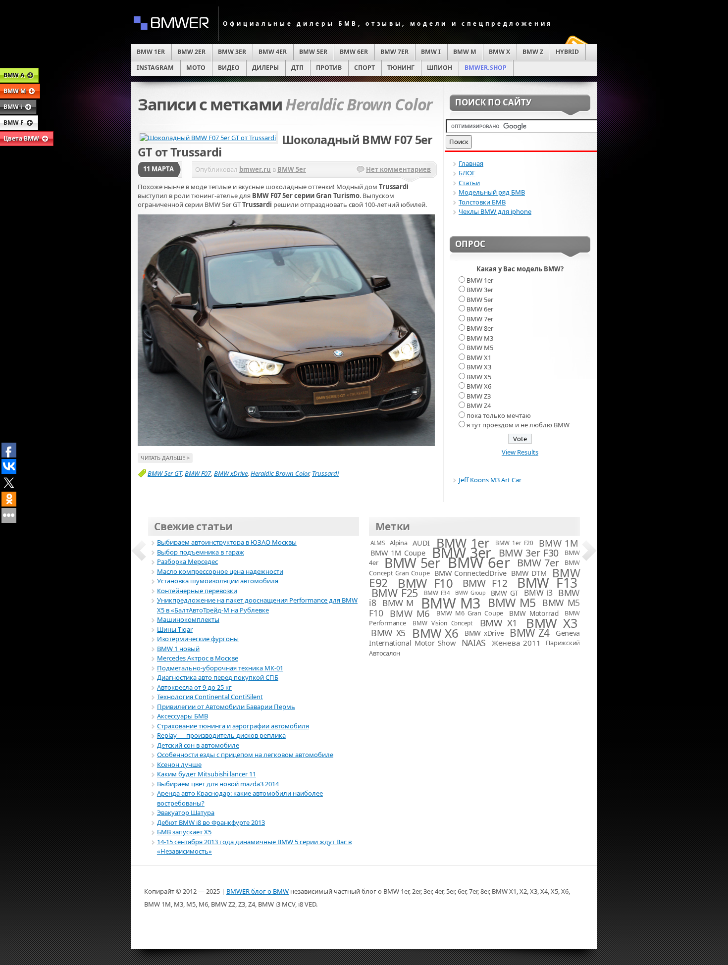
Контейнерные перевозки (197, 590)
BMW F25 (394, 593)
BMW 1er (480, 280)
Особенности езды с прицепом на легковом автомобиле (245, 754)
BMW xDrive (231, 473)
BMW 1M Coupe (397, 553)
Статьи (469, 182)
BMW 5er (291, 169)
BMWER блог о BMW (257, 891)
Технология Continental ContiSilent (210, 696)
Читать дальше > (165, 457)
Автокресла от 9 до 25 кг (194, 687)
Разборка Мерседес (187, 561)
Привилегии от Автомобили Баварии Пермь (226, 706)
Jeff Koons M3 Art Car (490, 479)
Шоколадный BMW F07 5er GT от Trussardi (285, 146)
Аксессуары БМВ (182, 715)
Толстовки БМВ (482, 202)
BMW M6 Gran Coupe (469, 613)
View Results (520, 452)
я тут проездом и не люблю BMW (518, 424)
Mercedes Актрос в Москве (197, 658)
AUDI (421, 543)
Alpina (398, 542)
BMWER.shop (486, 67)
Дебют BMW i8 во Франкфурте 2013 (211, 822)
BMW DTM (528, 573)
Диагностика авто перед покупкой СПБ (217, 677)
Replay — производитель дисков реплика (221, 735)
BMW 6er (480, 309)
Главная (471, 163)
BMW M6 (410, 613)
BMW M (398, 603)
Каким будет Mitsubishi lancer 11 (206, 773)
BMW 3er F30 (529, 552)
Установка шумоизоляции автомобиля (217, 580)
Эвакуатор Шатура (185, 812)
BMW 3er (480, 289)
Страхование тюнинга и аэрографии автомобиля (233, 725)
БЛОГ (467, 172)
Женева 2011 (516, 643)
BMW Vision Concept (442, 623)
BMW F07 (198, 473)
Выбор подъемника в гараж (200, 552)
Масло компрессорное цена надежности (220, 571)
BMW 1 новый (178, 648)
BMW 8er (480, 328)
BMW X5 (479, 376)
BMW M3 (480, 338)
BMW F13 (547, 583)
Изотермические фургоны (198, 638)
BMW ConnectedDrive (470, 573)
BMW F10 (425, 583)
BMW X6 (479, 386)
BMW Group (470, 592)
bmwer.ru (255, 169)
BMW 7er (480, 318)
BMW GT (505, 593)
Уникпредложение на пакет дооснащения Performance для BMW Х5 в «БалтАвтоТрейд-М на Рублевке (257, 605)
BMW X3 (479, 366)
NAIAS (474, 643)
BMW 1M (558, 543)
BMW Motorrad (534, 613)
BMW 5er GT (165, 473)
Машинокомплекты (188, 619)
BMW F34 (437, 593)
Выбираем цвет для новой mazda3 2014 (218, 783)
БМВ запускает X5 (184, 831)
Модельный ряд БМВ (492, 192)
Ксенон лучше (179, 764)
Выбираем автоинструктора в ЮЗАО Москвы (227, 542)
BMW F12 (485, 583)
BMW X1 (479, 357)
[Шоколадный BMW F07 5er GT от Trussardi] (286, 443)
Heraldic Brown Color (280, 473)
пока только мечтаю (499, 415)
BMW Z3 (479, 396)
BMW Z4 (479, 405)
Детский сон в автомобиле (198, 745)
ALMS (377, 543)
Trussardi (325, 473)
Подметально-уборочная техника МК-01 (220, 667)
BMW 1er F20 (514, 543)
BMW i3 (538, 592)
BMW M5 (480, 347)
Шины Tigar (175, 629)
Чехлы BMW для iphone (495, 211)
